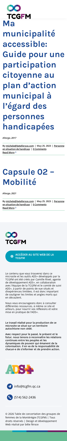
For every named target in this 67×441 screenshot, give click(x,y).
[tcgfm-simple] (15, 233)
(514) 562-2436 (25, 397)
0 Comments (39, 149)
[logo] (19, 366)
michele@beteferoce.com (20, 145)
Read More (8, 152)
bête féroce (32, 424)
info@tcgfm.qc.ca (27, 386)
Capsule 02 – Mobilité (28, 177)
